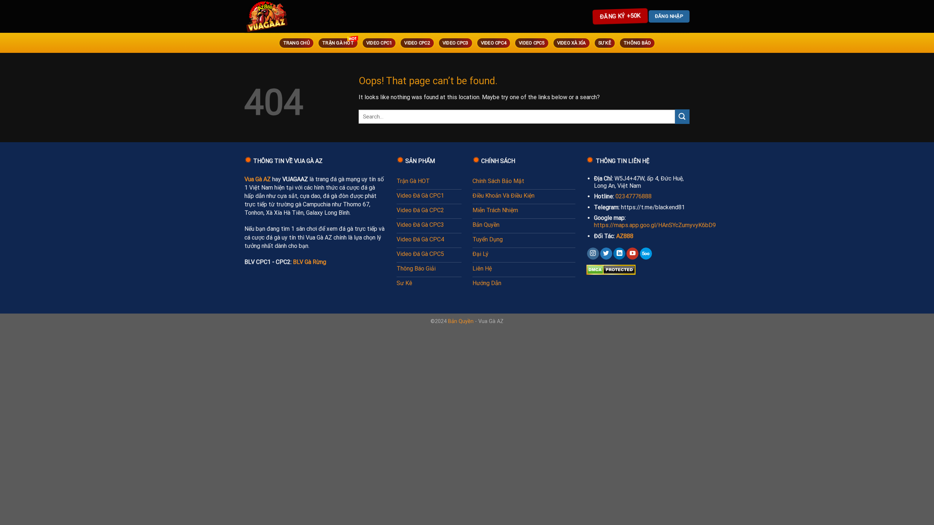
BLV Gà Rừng (309, 261)
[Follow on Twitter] (606, 254)
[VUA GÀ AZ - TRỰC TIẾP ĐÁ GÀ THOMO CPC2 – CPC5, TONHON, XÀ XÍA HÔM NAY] (277, 16)
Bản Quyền (461, 321)
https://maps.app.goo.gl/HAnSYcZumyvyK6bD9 (655, 225)
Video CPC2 (417, 43)
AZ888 (624, 236)
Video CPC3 (455, 43)
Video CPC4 (494, 43)
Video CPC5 (532, 43)
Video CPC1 (379, 43)
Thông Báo (637, 43)
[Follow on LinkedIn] (619, 254)
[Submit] (682, 116)
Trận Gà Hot (338, 43)
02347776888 (633, 196)
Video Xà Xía (571, 43)
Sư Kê (604, 43)
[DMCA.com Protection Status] (611, 269)
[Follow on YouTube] (632, 254)
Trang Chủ (296, 43)
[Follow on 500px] (646, 254)
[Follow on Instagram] (593, 254)
